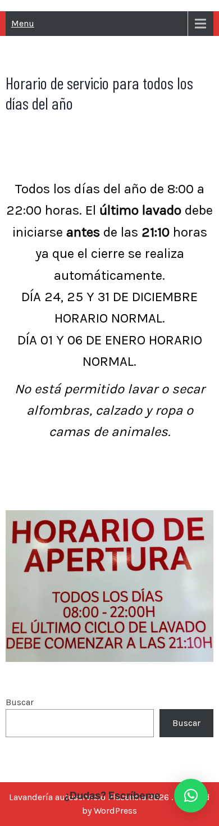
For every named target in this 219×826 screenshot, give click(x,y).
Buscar (20, 702)
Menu (22, 23)
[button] (191, 796)
